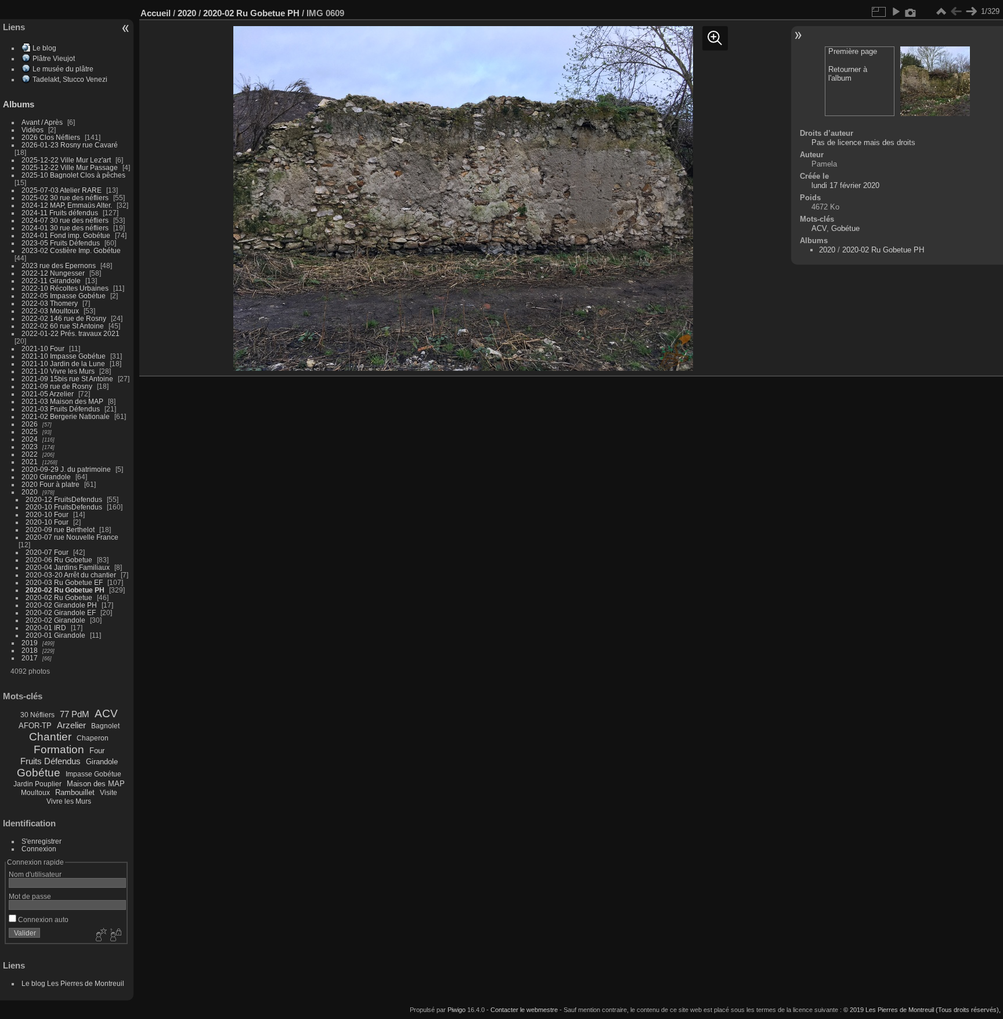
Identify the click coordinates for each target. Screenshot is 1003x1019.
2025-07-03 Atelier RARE (61, 190)
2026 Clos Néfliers (50, 137)
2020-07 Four (47, 552)
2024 (29, 439)
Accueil (155, 13)
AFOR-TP (35, 725)
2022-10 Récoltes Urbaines (65, 288)
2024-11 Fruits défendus (59, 212)
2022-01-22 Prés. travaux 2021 (70, 333)
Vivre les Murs (68, 801)
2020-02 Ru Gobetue (59, 597)
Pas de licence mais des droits (863, 142)
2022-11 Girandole (51, 280)
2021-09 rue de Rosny (56, 386)
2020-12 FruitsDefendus (64, 499)
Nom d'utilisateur (35, 874)
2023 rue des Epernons (58, 265)
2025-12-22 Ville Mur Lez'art (66, 160)
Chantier (50, 737)
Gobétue (38, 773)
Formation (59, 749)
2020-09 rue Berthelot (60, 529)
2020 (29, 492)
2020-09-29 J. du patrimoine (66, 469)
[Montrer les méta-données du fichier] (910, 11)
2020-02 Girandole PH (61, 605)
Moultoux (35, 792)
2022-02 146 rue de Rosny (63, 318)
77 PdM (74, 714)
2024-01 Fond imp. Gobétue (65, 235)
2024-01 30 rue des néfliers (65, 228)
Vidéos (32, 129)
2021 (29, 461)
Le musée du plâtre (63, 69)
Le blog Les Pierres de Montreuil (72, 983)
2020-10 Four (47, 514)
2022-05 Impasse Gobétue (63, 295)
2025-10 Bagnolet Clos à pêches (73, 175)
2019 (29, 642)
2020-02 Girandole (55, 620)
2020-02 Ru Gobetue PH (65, 590)
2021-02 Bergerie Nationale (65, 416)
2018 (29, 650)
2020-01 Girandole (55, 635)
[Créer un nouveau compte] (99, 935)
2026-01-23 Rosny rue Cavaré (69, 145)
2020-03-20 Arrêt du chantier (71, 575)
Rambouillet (75, 792)
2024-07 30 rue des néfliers (65, 220)
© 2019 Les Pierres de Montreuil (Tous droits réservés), (922, 1009)
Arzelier (71, 725)
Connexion (38, 848)
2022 (29, 454)
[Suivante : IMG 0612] (971, 11)
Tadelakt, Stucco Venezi (70, 79)
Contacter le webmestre (524, 1009)
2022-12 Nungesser (53, 273)
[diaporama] (895, 11)
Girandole (102, 761)
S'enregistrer (41, 841)
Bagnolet (105, 725)
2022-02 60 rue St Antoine (62, 326)
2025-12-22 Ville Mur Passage (69, 167)
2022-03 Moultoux (50, 311)
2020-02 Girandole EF (61, 612)
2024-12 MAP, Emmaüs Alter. (66, 205)
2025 (29, 431)
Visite (108, 792)
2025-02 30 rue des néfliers (65, 197)
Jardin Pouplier (37, 783)
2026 (29, 424)
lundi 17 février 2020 (845, 185)
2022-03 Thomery (49, 303)
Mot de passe (30, 896)
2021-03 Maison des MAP (62, 401)
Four (96, 750)
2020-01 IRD (46, 627)
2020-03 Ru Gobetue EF (64, 582)
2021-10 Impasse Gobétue (63, 356)
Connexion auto (42, 919)
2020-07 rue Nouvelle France (72, 537)
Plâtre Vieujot (54, 58)
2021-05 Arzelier (47, 394)
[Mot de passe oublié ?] (114, 935)
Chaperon (93, 738)
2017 (29, 658)
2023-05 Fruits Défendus (60, 243)
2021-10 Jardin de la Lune (63, 363)
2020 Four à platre (50, 484)
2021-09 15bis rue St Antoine (67, 378)
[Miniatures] (940, 11)
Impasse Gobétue (93, 774)
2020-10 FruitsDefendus (64, 507)
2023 (29, 446)
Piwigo (457, 1009)
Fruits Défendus (50, 761)
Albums (18, 104)
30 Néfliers (37, 714)
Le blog (44, 48)
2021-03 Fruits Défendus (60, 409)
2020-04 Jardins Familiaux (68, 567)
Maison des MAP (96, 783)
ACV (106, 713)
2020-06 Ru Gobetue (59, 559)
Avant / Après (42, 122)
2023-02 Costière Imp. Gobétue (71, 250)
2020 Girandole (46, 476)
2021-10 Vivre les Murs (58, 371)
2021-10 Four (42, 348)
